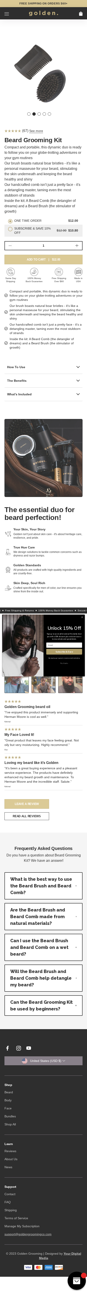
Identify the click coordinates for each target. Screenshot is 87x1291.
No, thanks (64, 663)
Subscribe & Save (64, 651)
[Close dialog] (82, 617)
